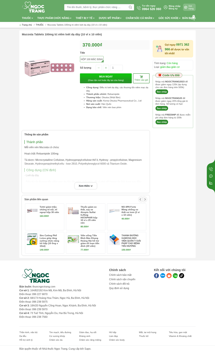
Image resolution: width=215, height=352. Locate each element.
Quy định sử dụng (119, 288)
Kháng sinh (84, 336)
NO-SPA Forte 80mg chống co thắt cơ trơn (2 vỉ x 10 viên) (131, 211)
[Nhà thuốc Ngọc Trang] (33, 7)
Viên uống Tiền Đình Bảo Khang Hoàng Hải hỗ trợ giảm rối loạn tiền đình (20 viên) (90, 240)
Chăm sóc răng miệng (90, 340)
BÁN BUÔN (189, 18)
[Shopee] (169, 275)
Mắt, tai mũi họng (147, 332)
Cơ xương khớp (57, 336)
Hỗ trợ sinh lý (26, 340)
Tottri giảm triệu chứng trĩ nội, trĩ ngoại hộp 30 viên (49, 209)
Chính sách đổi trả (119, 283)
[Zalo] (162, 275)
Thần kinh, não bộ (28, 332)
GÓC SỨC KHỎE (168, 18)
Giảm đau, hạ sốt (87, 332)
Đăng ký (173, 8)
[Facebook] (156, 275)
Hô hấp (112, 332)
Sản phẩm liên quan (36, 199)
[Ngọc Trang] (175, 275)
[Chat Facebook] (211, 176)
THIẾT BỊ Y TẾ (84, 18)
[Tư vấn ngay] (211, 169)
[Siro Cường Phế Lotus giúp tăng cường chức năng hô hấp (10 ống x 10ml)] (32, 239)
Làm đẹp (113, 336)
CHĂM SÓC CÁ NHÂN (139, 18)
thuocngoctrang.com (44, 286)
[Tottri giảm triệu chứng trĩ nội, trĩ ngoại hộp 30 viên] (32, 210)
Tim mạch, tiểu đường (60, 332)
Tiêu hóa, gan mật (178, 332)
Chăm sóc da (55, 340)
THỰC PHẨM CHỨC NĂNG (53, 18)
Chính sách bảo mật (120, 275)
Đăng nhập (175, 6)
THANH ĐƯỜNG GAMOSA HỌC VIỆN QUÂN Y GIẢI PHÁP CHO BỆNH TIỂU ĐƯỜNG (131, 240)
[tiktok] (181, 275)
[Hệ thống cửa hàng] (193, 17)
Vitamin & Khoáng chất (180, 336)
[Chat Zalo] (211, 183)
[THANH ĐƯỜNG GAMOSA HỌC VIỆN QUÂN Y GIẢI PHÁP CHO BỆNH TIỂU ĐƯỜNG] (114, 239)
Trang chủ (27, 25)
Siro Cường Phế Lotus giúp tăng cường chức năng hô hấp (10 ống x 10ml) (49, 240)
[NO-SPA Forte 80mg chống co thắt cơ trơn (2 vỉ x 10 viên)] (114, 210)
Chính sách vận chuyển (122, 279)
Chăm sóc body (117, 340)
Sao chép (162, 91)
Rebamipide (113, 94)
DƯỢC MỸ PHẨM (109, 18)
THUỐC (26, 18)
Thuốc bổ (143, 336)
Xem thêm (84, 185)
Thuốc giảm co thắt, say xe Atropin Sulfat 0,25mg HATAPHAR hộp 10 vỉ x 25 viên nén (89, 215)
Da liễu (22, 336)
